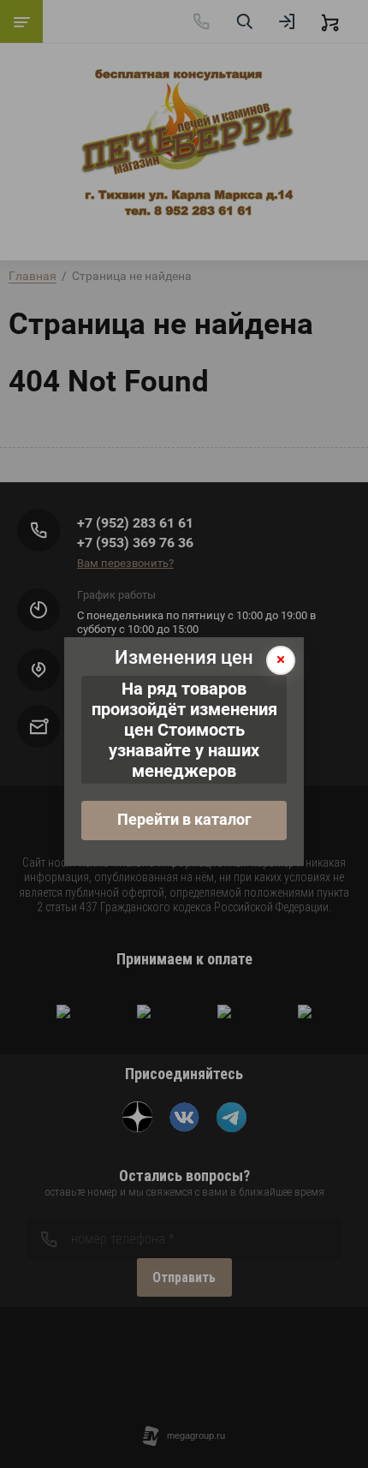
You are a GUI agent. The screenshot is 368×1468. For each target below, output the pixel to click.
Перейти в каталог (184, 819)
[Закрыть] (280, 660)
